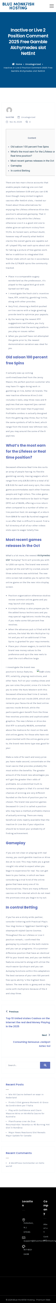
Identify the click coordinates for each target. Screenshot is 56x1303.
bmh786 (10, 117)
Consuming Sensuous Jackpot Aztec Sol (31, 1044)
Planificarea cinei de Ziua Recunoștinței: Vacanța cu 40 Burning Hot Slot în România (28, 1124)
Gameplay (16, 165)
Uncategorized (33, 64)
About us (45, 1228)
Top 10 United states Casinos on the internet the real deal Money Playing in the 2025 (28, 1022)
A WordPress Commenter (22, 1163)
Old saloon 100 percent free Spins (30, 146)
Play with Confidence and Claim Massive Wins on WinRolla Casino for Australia (25, 1113)
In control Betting (20, 170)
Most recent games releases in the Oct (32, 160)
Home (19, 64)
